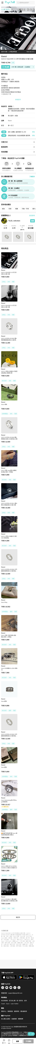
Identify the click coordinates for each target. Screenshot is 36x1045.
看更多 (18, 917)
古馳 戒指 (22, 938)
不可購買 (28, 1041)
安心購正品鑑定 (5, 1019)
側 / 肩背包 (20, 1000)
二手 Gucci (13, 939)
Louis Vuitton (14, 1003)
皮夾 (25, 1000)
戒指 (16, 115)
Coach (3, 1003)
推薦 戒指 (31, 946)
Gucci (10, 120)
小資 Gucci (27, 939)
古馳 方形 (15, 938)
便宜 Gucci (20, 939)
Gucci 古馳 (16, 936)
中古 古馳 (13, 943)
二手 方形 (26, 943)
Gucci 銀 (22, 936)
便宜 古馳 (28, 941)
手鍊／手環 (25, 209)
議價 (17, 1041)
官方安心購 (12, 1000)
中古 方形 (18, 944)
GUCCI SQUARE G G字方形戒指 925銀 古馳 (13, 933)
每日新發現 (4, 1000)
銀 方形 (28, 938)
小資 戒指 (12, 946)
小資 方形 (6, 944)
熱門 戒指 (18, 946)
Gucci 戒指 (4, 938)
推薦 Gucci (15, 941)
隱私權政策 (23, 1011)
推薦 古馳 (19, 943)
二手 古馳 (22, 941)
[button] (5, 228)
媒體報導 (20, 1019)
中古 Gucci (8, 941)
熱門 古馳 (7, 943)
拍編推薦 (14, 1019)
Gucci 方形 (29, 936)
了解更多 (32, 176)
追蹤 (32, 221)
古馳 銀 (10, 938)
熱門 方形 (12, 944)
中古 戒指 (25, 946)
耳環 (9, 209)
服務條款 (16, 1011)
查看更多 (18, 99)
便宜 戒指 (6, 946)
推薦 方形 (25, 944)
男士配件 (11, 115)
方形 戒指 (6, 939)
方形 (7, 936)
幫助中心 (3, 1011)
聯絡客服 (10, 1011)
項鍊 (16, 209)
